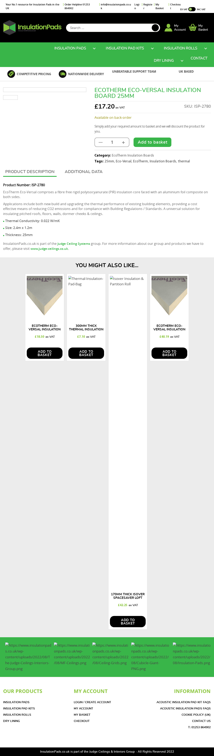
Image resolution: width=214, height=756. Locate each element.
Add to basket (152, 142)
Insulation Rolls (180, 48)
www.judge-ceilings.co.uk (49, 249)
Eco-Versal (123, 161)
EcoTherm (140, 161)
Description (41, 172)
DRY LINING (11, 721)
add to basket (45, 353)
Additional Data (84, 172)
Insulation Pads (70, 48)
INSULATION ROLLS (17, 714)
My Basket (159, 6)
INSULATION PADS (16, 702)
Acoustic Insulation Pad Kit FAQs (184, 702)
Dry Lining (164, 61)
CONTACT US (201, 721)
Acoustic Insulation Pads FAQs (185, 708)
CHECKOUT (82, 721)
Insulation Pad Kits (125, 48)
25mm (109, 161)
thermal (184, 161)
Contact (199, 58)
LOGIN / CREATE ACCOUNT (92, 702)
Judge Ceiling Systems (73, 243)
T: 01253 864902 (199, 727)
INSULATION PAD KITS (19, 708)
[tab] (30, 172)
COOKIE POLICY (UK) (196, 714)
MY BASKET (82, 714)
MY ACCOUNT (83, 708)
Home (41, 48)
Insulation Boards (163, 161)
